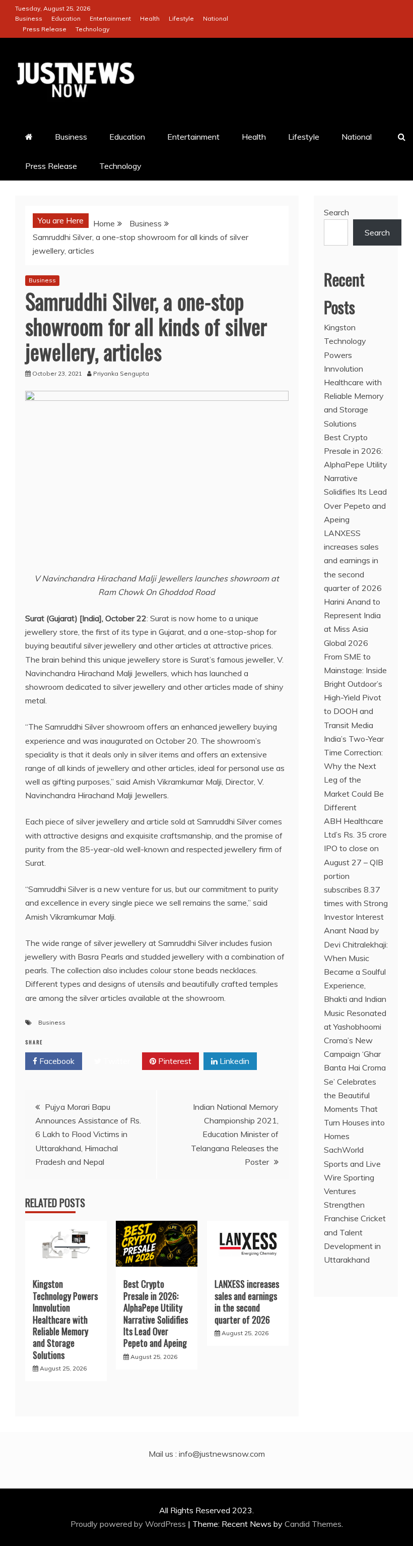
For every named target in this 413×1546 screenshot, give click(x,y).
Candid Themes (313, 1524)
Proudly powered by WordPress (129, 1524)
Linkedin (233, 1061)
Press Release (44, 29)
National (215, 18)
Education (66, 18)
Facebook (56, 1061)
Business (28, 18)
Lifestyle (181, 18)
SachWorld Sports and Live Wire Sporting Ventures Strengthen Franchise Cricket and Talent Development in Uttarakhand (355, 1205)
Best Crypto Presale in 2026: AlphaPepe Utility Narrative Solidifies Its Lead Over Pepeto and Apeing (155, 1313)
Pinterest (173, 1061)
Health (150, 18)
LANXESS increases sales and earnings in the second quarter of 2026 (247, 1301)
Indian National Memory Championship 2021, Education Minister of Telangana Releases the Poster (235, 1134)
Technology (92, 29)
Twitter (115, 1061)
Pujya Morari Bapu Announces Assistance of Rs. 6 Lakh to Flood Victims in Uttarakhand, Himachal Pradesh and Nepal (88, 1134)
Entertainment (110, 18)
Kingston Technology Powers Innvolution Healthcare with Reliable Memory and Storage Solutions (65, 1319)
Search (336, 212)
